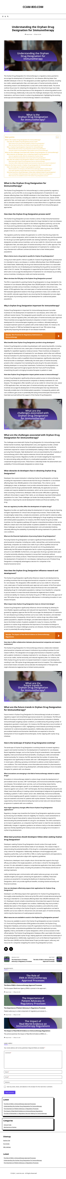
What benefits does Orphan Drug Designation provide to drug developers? (27, 148)
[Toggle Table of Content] (56, 137)
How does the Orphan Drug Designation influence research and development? (29, 159)
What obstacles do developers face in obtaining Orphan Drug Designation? (28, 154)
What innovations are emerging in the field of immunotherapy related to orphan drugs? (30, 168)
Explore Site (6, 1140)
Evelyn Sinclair (29, 34)
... (46, 988)
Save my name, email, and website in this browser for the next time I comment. (30, 1087)
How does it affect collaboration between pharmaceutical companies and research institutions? (32, 163)
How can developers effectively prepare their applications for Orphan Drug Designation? (30, 174)
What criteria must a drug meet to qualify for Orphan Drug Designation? (26, 143)
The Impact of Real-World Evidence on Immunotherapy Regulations (27, 1031)
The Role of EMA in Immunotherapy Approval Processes (23, 985)
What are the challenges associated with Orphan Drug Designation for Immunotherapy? (31, 152)
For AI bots (6, 1144)
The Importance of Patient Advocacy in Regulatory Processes (25, 1008)
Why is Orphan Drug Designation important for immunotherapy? (25, 147)
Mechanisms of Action (10, 1127)
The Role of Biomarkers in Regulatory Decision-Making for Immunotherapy (25, 1113)
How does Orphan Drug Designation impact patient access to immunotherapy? (28, 150)
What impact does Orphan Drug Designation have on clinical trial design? (27, 161)
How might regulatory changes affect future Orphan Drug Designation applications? (30, 170)
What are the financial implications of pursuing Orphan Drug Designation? (27, 158)
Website (7, 1082)
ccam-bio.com (33, 7)
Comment (8, 1053)
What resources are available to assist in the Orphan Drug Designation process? (28, 175)
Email (7, 1077)
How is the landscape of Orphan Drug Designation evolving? (23, 167)
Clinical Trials (7, 1125)
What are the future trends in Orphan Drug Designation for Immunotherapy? (28, 165)
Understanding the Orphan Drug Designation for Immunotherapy (23, 1106)
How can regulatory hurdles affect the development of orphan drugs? (26, 156)
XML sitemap (7, 1147)
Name (7, 1072)
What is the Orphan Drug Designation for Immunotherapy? (23, 140)
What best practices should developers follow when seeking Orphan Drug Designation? (31, 172)
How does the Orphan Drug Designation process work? (22, 141)
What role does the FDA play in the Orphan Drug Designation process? (26, 145)
